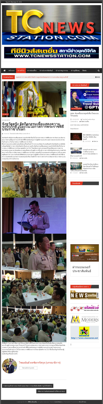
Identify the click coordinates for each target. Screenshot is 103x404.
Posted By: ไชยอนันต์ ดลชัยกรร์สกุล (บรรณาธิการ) (16, 133)
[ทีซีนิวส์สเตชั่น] (4, 70)
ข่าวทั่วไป (21, 70)
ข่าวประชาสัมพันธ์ (46, 70)
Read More (74, 129)
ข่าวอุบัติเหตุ (75, 70)
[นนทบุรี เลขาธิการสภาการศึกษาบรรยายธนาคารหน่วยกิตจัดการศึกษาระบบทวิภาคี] (76, 151)
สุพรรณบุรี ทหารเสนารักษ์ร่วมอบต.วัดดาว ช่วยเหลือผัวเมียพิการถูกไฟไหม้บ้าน (28, 386)
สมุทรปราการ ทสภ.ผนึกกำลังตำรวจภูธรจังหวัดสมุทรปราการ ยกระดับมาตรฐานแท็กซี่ (42, 77)
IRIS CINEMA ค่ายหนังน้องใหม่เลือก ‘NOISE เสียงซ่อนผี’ (91, 137)
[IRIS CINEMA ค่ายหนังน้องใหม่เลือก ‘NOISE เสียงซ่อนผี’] (76, 136)
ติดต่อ (84, 70)
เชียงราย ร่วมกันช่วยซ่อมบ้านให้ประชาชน (51, 391)
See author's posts (28, 368)
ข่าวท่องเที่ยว (32, 70)
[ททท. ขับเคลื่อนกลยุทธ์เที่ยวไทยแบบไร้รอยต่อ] (84, 99)
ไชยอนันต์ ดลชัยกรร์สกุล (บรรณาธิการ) (40, 362)
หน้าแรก (12, 70)
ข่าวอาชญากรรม (62, 70)
